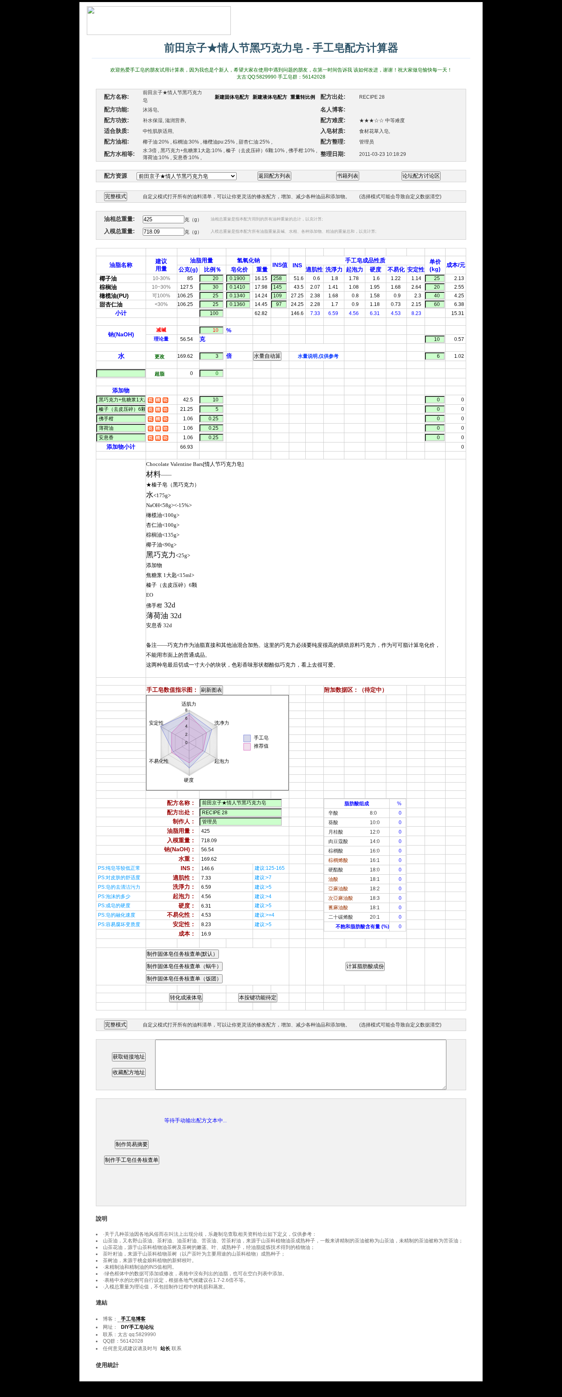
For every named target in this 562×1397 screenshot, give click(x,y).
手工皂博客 (133, 1319)
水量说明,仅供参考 (318, 356)
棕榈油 (108, 287)
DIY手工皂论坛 (137, 1327)
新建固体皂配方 (232, 97)
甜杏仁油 (111, 304)
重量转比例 (302, 97)
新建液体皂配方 (270, 97)
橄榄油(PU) (114, 295)
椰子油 (108, 278)
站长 (165, 1348)
